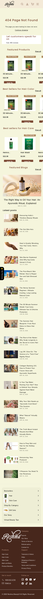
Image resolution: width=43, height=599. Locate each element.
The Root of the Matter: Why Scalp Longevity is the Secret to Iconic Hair (29, 340)
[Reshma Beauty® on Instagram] (23, 579)
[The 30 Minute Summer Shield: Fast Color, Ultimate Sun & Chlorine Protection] (11, 307)
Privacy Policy (26, 568)
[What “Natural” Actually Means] (11, 418)
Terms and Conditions (29, 565)
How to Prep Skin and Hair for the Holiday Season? (28, 445)
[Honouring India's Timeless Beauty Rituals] (11, 218)
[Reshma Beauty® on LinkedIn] (30, 583)
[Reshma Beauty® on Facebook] (26, 579)
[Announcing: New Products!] (11, 460)
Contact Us (25, 547)
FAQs (23, 557)
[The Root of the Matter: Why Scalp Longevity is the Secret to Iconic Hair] (11, 340)
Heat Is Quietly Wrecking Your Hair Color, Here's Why (29, 245)
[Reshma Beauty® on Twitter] (34, 579)
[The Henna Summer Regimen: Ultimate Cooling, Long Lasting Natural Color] (11, 291)
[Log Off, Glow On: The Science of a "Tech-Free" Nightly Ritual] (11, 354)
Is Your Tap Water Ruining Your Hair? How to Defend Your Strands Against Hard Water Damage (29, 387)
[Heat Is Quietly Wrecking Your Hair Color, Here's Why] (11, 246)
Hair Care (5, 554)
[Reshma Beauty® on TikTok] (26, 583)
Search (24, 535)
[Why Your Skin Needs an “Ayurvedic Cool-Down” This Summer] (11, 404)
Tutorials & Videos (28, 554)
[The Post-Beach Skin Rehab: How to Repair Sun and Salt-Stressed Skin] (11, 274)
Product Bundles (7, 566)
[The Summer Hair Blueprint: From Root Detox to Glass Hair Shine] (11, 324)
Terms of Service (27, 541)
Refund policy (26, 544)
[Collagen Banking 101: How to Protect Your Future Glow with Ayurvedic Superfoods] (11, 368)
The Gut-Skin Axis (26, 229)
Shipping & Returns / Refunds (28, 561)
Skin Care (5, 560)
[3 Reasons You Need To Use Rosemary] (11, 474)
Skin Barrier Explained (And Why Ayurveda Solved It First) (28, 259)
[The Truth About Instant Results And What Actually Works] (11, 432)
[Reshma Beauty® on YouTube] (30, 579)
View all (38, 51)
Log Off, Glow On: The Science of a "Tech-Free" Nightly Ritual (29, 354)
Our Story (25, 538)
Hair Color (5, 557)
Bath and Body (7, 563)
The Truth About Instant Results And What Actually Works (29, 431)
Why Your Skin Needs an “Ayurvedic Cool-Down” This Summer (29, 403)
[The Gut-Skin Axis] (11, 232)
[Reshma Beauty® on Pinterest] (23, 583)
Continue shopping (21, 30)
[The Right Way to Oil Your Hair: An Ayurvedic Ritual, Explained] (22, 185)
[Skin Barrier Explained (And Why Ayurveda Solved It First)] (11, 260)
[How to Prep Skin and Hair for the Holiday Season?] (11, 446)
